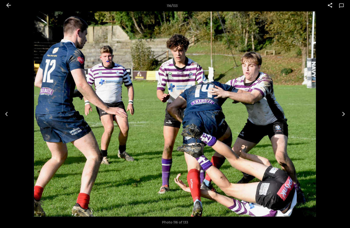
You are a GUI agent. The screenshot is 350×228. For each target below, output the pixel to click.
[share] (330, 5)
